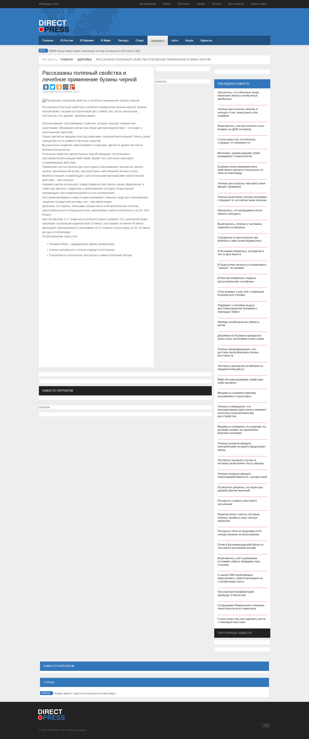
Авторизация (147, 3)
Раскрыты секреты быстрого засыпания (237, 502)
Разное (216, 3)
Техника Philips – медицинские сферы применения (81, 244)
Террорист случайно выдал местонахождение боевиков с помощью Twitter (238, 308)
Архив (201, 3)
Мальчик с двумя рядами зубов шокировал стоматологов (239, 155)
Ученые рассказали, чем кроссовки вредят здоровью (241, 185)
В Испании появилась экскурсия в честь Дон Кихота (241, 253)
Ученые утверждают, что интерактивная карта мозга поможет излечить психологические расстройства (242, 411)
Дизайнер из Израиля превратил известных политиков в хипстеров (241, 337)
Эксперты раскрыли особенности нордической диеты (240, 367)
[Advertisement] (95, 272)
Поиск (167, 3)
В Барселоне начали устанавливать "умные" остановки (242, 266)
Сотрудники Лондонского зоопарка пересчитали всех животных (241, 607)
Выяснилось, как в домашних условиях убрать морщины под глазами (239, 561)
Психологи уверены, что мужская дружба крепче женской (240, 489)
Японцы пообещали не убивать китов (238, 323)
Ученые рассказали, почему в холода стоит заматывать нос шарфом (238, 112)
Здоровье (84, 59)
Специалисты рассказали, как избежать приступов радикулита (239, 239)
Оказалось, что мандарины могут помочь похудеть (240, 212)
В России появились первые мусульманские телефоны (237, 280)
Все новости (236, 3)
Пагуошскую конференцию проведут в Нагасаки (236, 593)
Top (266, 725)
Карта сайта (259, 3)
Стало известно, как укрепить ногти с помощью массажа (241, 620)
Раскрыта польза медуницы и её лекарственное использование (240, 533)
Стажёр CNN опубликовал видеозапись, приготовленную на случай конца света (240, 578)
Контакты (184, 3)
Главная (66, 59)
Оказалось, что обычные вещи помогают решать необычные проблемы (238, 96)
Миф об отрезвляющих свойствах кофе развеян (240, 381)
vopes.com (70, 236)
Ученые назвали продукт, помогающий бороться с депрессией (242, 475)
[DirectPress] (54, 26)
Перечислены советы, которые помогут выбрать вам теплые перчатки (239, 517)
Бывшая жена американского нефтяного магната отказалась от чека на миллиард (240, 170)
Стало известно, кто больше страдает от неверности (237, 141)
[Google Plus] (72, 87)
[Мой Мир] (65, 87)
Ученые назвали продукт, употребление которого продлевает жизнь (242, 447)
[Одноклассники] (59, 87)
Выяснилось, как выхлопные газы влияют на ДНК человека (241, 127)
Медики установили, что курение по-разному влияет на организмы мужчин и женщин (242, 430)
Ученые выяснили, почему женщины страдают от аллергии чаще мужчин (242, 198)
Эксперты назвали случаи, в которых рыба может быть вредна (241, 462)
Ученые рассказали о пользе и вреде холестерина (81, 249)
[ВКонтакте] (46, 87)
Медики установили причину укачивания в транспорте (237, 394)
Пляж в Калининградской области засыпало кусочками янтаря (240, 546)
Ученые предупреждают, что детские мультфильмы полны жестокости (238, 352)
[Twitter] (52, 87)
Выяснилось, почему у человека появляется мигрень (240, 225)
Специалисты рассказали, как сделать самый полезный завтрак (90, 255)
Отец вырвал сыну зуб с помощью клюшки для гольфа (241, 293)
